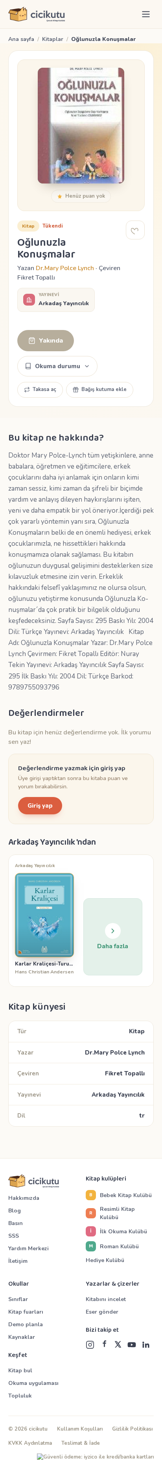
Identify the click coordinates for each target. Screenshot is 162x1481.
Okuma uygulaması (33, 1383)
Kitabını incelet (106, 1299)
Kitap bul (20, 1370)
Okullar (18, 1284)
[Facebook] (104, 1344)
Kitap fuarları (25, 1312)
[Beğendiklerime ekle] (135, 230)
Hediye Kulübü (105, 1260)
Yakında (51, 340)
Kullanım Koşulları (80, 1429)
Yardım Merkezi (28, 1248)
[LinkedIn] (146, 1344)
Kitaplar (52, 39)
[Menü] (146, 14)
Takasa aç (44, 389)
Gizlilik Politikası (132, 1429)
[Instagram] (90, 1344)
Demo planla (25, 1324)
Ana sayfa (21, 39)
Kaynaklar (21, 1337)
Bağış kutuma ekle (104, 389)
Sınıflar (18, 1299)
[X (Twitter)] (118, 1344)
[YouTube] (131, 1344)
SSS (13, 1236)
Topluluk (20, 1395)
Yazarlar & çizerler (113, 1284)
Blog (14, 1210)
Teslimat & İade (80, 1443)
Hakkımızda (23, 1198)
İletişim (18, 1261)
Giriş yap (40, 806)
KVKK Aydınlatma (30, 1443)
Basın (15, 1223)
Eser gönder (102, 1312)
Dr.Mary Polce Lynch (65, 268)
